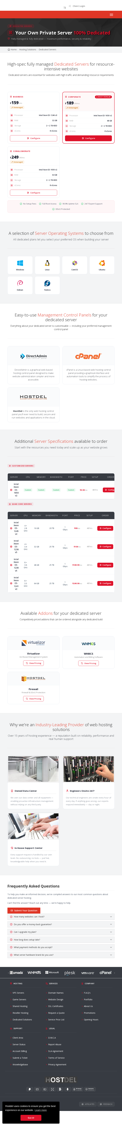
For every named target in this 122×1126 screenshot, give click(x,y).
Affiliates (89, 1104)
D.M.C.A (52, 1037)
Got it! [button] (31, 1118)
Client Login (78, 6)
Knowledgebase (20, 1064)
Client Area (18, 1037)
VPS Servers (18, 992)
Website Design (55, 999)
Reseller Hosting (20, 1012)
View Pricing (35, 663)
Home (14, 49)
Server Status (19, 1044)
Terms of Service (56, 1057)
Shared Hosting (20, 1006)
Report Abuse (54, 1044)
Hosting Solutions (27, 49)
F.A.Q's (87, 992)
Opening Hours (91, 1019)
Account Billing (20, 1051)
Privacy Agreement (57, 1064)
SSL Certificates (55, 1006)
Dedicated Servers (47, 49)
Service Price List (56, 1019)
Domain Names (56, 992)
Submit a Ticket (20, 1057)
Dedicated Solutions (22, 1019)
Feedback (107, 1104)
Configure (35, 138)
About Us (88, 1006)
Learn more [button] (41, 1110)
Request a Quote (56, 1012)
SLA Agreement (55, 1051)
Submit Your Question (25, 910)
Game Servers (19, 999)
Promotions (89, 1012)
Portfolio (88, 999)
